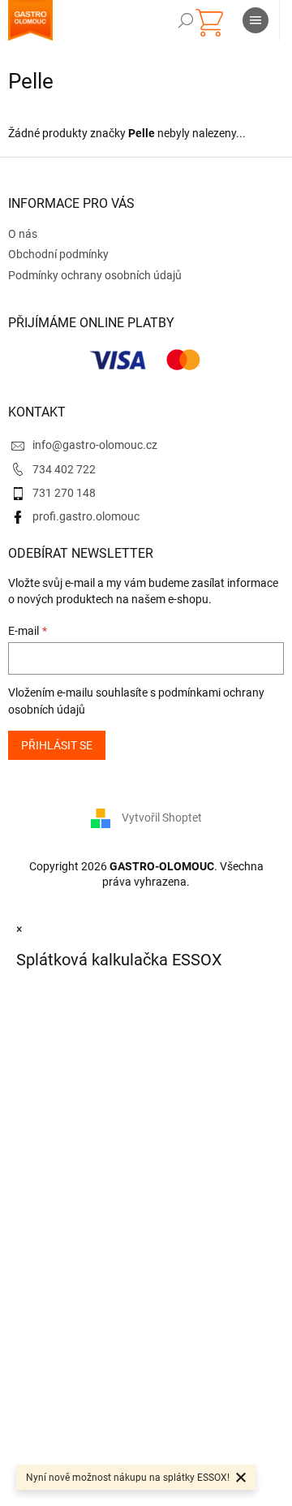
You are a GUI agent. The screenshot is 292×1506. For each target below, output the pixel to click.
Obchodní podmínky (58, 254)
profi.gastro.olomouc (86, 516)
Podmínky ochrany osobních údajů (95, 275)
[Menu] (255, 20)
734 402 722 (64, 469)
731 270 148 (64, 492)
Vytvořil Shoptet (162, 817)
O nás (22, 233)
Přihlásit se (56, 745)
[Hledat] (186, 20)
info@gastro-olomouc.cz (94, 444)
